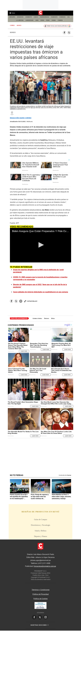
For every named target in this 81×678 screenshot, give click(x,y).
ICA (68, 17)
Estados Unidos (37, 318)
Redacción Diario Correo (20, 118)
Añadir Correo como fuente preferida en (57, 26)
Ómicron (46, 318)
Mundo (13, 32)
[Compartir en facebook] (64, 32)
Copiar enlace (32, 301)
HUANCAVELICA (44, 17)
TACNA (53, 20)
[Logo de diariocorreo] (40, 13)
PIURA (42, 20)
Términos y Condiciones (40, 590)
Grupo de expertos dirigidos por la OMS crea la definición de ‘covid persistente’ (38, 271)
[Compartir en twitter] (69, 32)
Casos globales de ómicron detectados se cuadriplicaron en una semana (40, 292)
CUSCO (36, 17)
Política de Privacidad (40, 594)
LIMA (37, 20)
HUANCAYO (54, 17)
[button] (40, 245)
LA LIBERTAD (19, 20)
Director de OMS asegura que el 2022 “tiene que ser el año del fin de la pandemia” (40, 286)
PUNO (47, 20)
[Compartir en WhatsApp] (20, 301)
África (53, 318)
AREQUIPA (12, 17)
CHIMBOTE (29, 17)
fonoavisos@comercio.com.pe (45, 566)
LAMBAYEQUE (29, 20)
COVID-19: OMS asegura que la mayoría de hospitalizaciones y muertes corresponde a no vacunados (40, 278)
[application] (40, 245)
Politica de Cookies (40, 599)
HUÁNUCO (62, 17)
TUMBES (60, 20)
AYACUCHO (20, 17)
